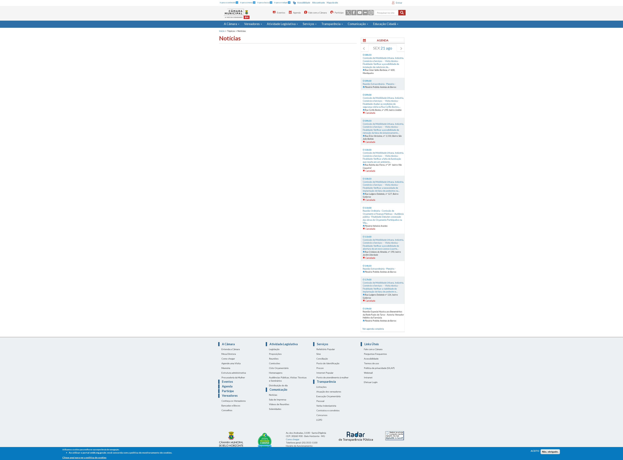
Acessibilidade (304, 2)
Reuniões (274, 358)
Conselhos (226, 410)
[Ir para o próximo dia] (401, 48)
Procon (320, 368)
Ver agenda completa (373, 328)
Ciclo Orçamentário (279, 368)
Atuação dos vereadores (328, 391)
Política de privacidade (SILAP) (379, 368)
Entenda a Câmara (230, 349)
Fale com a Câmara (317, 12)
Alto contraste (318, 2)
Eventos (281, 12)
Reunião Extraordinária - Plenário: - (379, 84)
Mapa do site (332, 2)
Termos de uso (371, 363)
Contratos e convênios (328, 410)
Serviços (309, 24)
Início (222, 31)
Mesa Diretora (228, 354)
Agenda (297, 12)
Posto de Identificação (327, 363)
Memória (225, 368)
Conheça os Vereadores (233, 400)
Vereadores (252, 24)
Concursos (321, 415)
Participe (339, 12)
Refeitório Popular (325, 349)
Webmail (368, 372)
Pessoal (320, 401)
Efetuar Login (371, 382)
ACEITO (535, 450)
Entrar (399, 2)
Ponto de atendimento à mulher (332, 377)
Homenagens (275, 372)
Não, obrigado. (550, 451)
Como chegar (228, 358)
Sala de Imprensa (277, 399)
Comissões (274, 363)
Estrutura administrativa (233, 372)
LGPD (319, 419)
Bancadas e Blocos (230, 405)
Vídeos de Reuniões (279, 404)
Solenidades (275, 409)
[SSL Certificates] (394, 435)
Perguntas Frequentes (375, 354)
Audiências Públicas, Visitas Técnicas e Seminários (288, 379)
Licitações (321, 386)
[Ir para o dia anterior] (364, 48)
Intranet (368, 377)
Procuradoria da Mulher (233, 377)
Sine (318, 354)
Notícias (273, 394)
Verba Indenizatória (326, 405)
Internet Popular (324, 372)
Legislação (274, 349)
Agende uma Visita (231, 363)
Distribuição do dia (278, 385)
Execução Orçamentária (328, 396)
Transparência (331, 24)
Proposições (275, 354)
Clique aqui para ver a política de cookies (84, 457)
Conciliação (322, 358)
